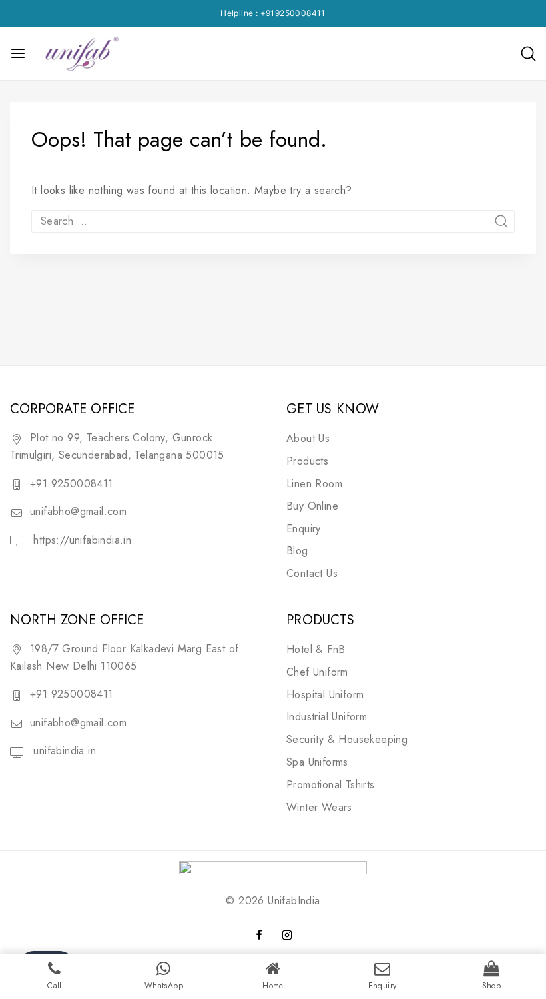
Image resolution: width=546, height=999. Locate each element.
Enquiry (303, 528)
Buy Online (312, 506)
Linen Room (314, 483)
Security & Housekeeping (347, 739)
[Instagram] (287, 935)
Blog (297, 550)
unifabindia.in (63, 750)
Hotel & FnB (315, 649)
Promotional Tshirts (330, 784)
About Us (308, 438)
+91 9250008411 (71, 483)
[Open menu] (18, 53)
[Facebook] (259, 935)
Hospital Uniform (325, 694)
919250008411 (296, 13)
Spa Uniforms (317, 762)
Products (307, 461)
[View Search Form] (528, 53)
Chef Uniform (317, 672)
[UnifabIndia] (81, 53)
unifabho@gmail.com (78, 511)
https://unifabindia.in (80, 540)
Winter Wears (319, 807)
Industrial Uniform (326, 716)
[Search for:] (273, 221)
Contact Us (312, 573)
